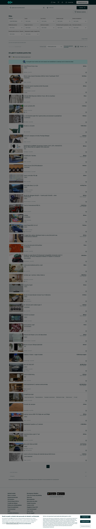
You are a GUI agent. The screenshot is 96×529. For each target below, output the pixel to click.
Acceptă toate (85, 516)
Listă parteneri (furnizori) (48, 526)
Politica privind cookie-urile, (12, 523)
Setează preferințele (85, 526)
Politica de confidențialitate (25, 523)
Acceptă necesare (85, 521)
